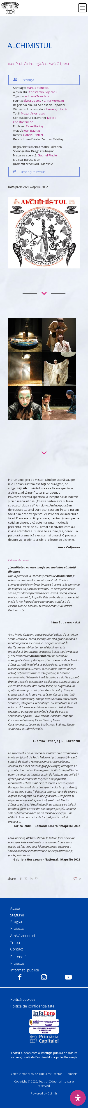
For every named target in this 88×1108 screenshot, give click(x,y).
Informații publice (24, 970)
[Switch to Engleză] (71, 10)
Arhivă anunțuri (22, 935)
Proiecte (17, 928)
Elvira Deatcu (32, 100)
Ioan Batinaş (31, 130)
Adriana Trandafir (37, 96)
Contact (16, 949)
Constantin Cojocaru (43, 92)
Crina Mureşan (54, 100)
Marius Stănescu (38, 88)
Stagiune (17, 915)
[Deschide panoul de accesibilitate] (78, 1098)
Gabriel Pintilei (33, 135)
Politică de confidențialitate (32, 1006)
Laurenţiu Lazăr (56, 109)
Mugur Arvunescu (33, 113)
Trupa (15, 942)
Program (17, 921)
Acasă (15, 908)
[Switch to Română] (71, 5)
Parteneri (17, 956)
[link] (44, 1014)
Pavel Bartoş (34, 126)
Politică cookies (22, 999)
